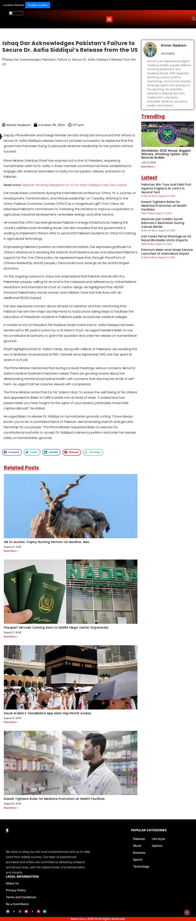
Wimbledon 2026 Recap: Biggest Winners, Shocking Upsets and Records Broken (166, 154)
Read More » (11, 550)
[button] (109, 19)
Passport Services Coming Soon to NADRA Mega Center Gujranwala (56, 628)
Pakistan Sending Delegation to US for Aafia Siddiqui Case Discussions (74, 185)
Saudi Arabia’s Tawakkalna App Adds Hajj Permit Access (47, 713)
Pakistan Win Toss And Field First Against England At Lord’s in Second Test (166, 188)
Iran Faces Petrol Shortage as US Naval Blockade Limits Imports (166, 238)
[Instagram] (20, 911)
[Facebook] (8, 911)
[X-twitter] (14, 911)
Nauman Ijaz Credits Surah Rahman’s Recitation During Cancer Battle (162, 223)
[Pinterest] (38, 911)
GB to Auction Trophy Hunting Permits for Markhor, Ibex (46, 542)
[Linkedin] (45, 911)
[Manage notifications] (187, 912)
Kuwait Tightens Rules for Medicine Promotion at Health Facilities (54, 799)
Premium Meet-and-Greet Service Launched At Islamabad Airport (167, 252)
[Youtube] (26, 911)
